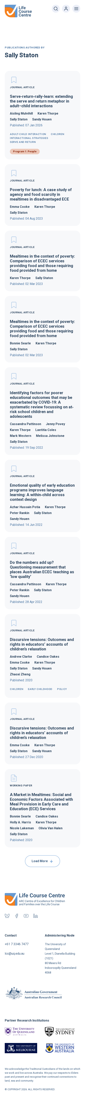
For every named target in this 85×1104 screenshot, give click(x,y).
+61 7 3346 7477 (16, 944)
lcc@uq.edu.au (14, 953)
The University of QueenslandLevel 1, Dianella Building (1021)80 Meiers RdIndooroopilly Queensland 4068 (60, 958)
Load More (40, 861)
